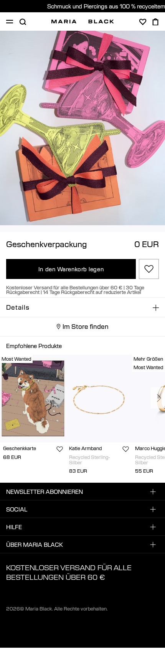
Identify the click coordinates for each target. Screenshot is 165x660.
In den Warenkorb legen (71, 269)
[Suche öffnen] (22, 21)
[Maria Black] (82, 21)
